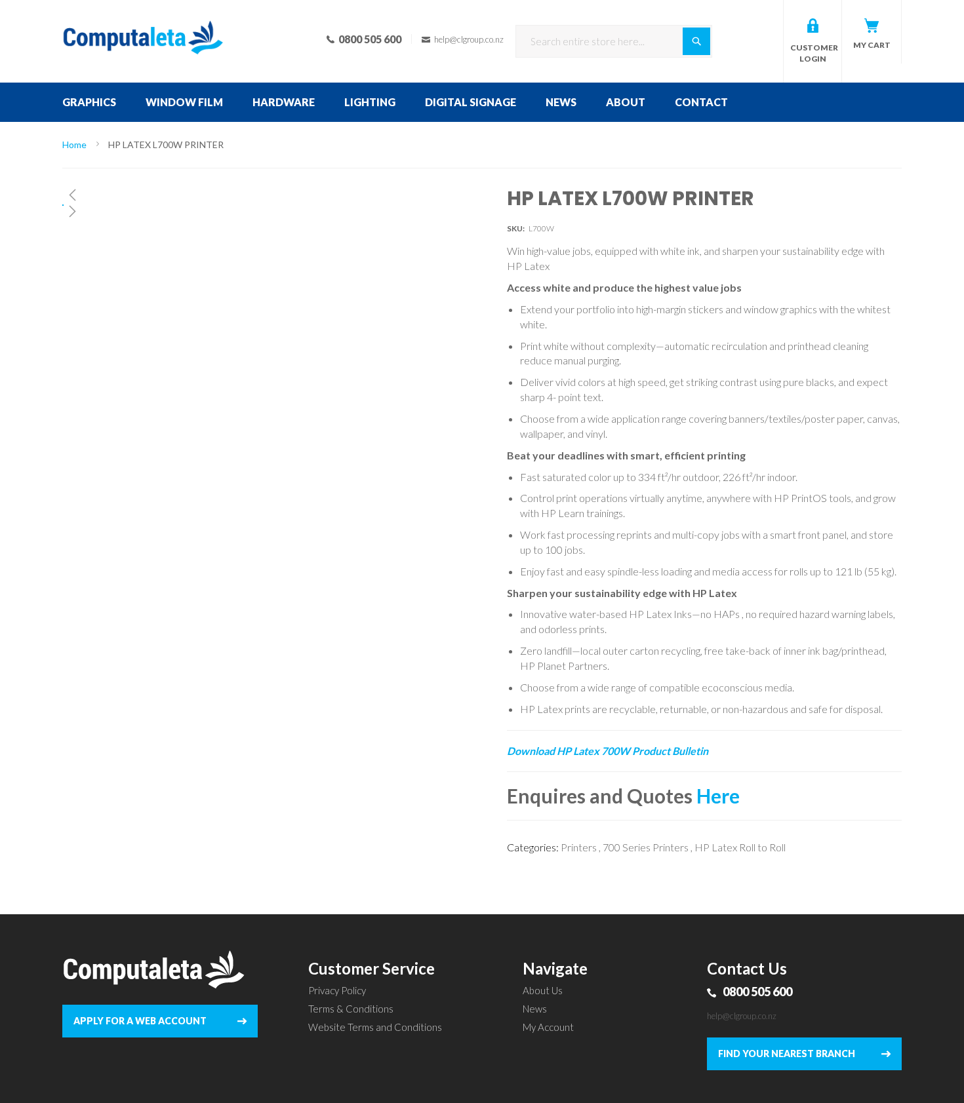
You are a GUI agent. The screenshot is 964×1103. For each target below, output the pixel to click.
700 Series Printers (646, 847)
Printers (579, 847)
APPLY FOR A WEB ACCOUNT (140, 1020)
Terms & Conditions (350, 1009)
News (535, 1009)
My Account (548, 1027)
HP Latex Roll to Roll (740, 847)
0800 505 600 (757, 991)
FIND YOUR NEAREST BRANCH (786, 1053)
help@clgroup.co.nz (741, 1016)
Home (74, 144)
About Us (543, 990)
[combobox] (613, 41)
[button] (242, 194)
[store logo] (143, 19)
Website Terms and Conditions (375, 1027)
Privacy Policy (337, 990)
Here (718, 795)
